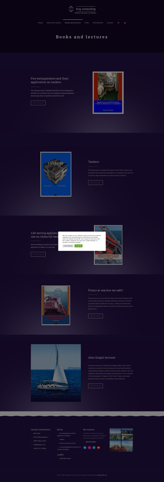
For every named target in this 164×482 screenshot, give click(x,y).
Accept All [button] (78, 246)
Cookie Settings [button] (68, 246)
